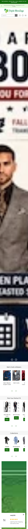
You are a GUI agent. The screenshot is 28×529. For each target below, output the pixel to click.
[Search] (16, 15)
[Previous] (12, 360)
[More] (14, 190)
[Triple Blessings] (14, 11)
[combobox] (8, 15)
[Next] (16, 360)
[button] (20, 15)
